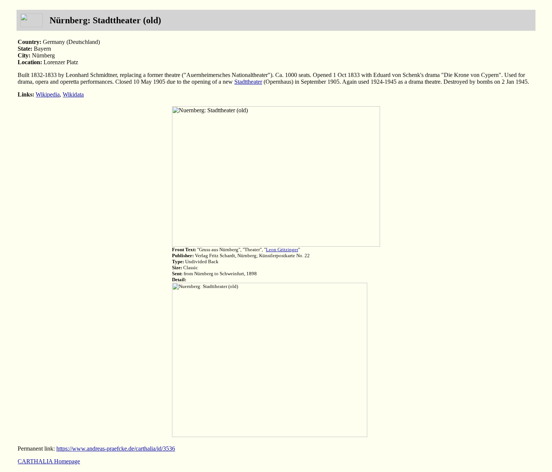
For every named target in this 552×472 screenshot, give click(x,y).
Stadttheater (248, 81)
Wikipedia (48, 94)
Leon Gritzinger (282, 249)
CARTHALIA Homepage (49, 461)
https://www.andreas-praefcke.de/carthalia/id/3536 (115, 448)
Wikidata (73, 94)
